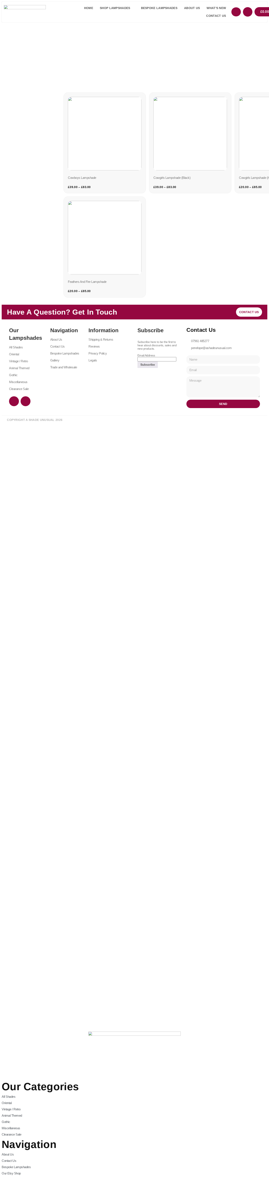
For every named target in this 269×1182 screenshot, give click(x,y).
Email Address (146, 355)
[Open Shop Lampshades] (132, 8)
